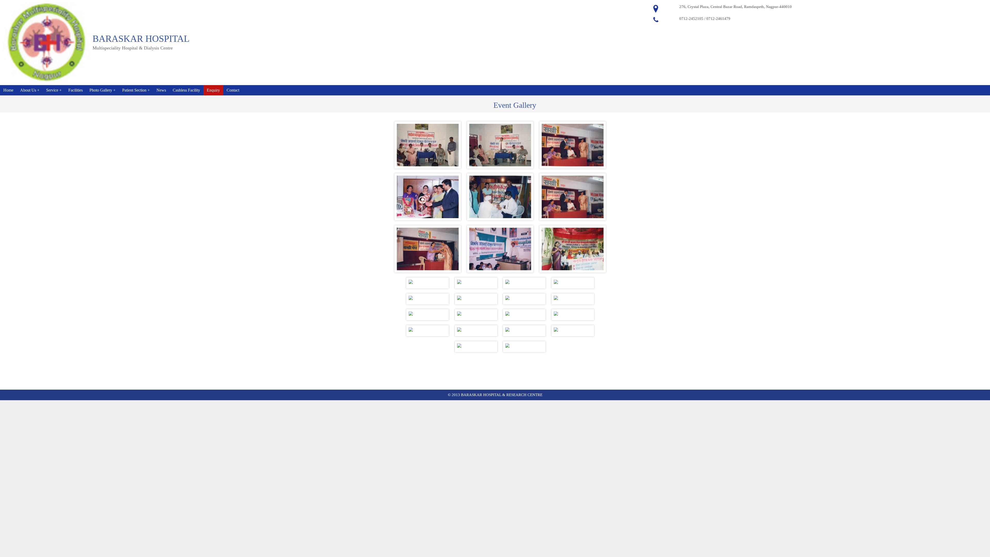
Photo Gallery (100, 90)
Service (52, 90)
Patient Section (134, 90)
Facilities (75, 90)
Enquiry (213, 90)
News (161, 90)
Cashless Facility (186, 90)
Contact (233, 90)
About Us (28, 90)
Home (8, 90)
